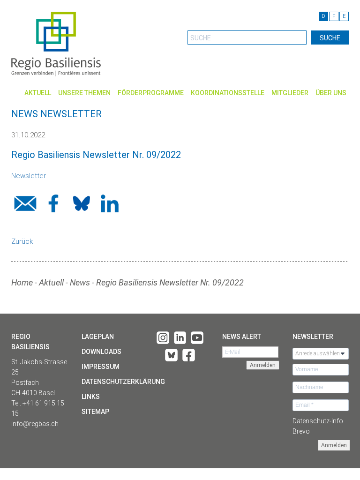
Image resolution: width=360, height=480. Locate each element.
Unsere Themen (84, 93)
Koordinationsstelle (227, 93)
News (80, 282)
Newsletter (28, 176)
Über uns (330, 93)
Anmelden (334, 445)
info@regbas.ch (35, 424)
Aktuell (37, 93)
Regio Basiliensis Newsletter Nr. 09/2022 (170, 282)
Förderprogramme (151, 93)
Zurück (22, 241)
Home (22, 282)
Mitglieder (289, 93)
